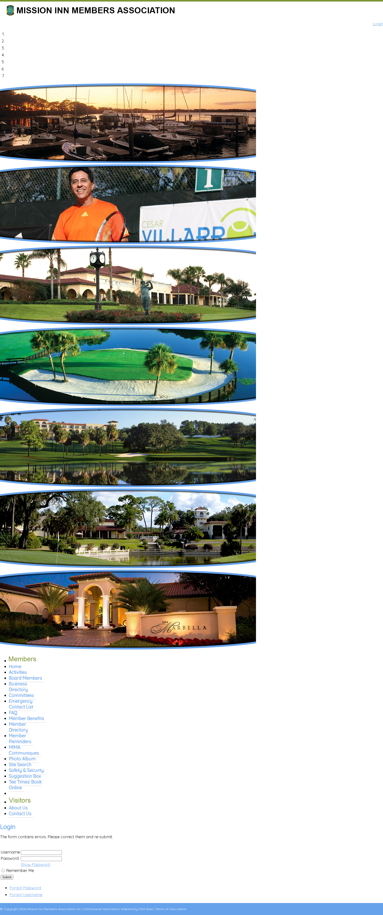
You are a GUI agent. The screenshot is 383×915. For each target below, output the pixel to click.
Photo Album (22, 759)
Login (378, 23)
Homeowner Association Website (108, 909)
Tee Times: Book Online (25, 784)
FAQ (13, 712)
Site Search (20, 764)
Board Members (25, 678)
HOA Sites (145, 909)
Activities (18, 672)
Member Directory (18, 727)
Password (10, 858)
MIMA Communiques (24, 750)
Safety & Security (26, 770)
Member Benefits (26, 718)
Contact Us (20, 813)
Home (15, 666)
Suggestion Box (25, 776)
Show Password (35, 864)
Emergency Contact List (21, 704)
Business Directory (18, 686)
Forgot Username (26, 894)
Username (10, 852)
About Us (18, 808)
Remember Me (20, 870)
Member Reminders (20, 738)
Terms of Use (165, 909)
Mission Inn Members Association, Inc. (54, 909)
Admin (181, 909)
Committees (21, 695)
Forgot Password (25, 887)
